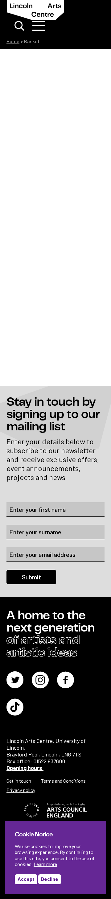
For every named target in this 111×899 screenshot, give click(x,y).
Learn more (45, 864)
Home (12, 41)
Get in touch (18, 781)
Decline (49, 879)
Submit (31, 577)
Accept (26, 879)
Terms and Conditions (63, 781)
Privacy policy (20, 790)
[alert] (55, 857)
